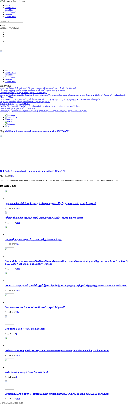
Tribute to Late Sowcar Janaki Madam (15, 104)
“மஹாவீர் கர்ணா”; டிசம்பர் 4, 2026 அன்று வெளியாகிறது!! (23, 93)
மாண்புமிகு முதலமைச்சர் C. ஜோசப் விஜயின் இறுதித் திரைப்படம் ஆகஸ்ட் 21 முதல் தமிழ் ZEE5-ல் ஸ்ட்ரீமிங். (43, 111)
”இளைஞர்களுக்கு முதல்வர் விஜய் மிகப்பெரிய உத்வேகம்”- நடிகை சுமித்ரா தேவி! (32, 90)
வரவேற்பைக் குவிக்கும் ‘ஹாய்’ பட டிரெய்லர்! (18, 108)
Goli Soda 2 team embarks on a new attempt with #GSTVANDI (37, 131)
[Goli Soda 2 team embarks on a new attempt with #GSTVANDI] (25, 166)
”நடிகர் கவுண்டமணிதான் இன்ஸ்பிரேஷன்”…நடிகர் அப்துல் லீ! (25, 102)
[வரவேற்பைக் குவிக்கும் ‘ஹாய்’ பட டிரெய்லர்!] (9, 367)
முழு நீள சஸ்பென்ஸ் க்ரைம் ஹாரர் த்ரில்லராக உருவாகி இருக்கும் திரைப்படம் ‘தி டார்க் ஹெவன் (38, 88)
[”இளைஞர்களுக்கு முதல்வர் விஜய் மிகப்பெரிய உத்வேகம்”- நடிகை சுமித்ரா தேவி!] (6, 213)
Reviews (8, 14)
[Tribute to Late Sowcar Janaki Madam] (9, 324)
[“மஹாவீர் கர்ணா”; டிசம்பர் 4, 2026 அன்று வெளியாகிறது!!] (9, 234)
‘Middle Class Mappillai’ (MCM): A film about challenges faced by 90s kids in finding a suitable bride (40, 106)
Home (7, 5)
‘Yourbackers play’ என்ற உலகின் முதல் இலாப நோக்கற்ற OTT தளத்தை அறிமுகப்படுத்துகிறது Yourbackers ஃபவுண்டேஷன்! (50, 99)
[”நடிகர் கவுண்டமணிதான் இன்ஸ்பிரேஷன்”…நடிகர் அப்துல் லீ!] (9, 302)
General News (10, 17)
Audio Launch (10, 12)
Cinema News (10, 8)
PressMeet (9, 10)
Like (13, 176)
